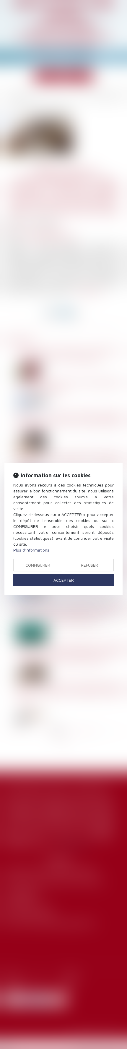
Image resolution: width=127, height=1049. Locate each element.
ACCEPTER (63, 580)
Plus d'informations (31, 549)
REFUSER (89, 565)
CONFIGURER (37, 565)
